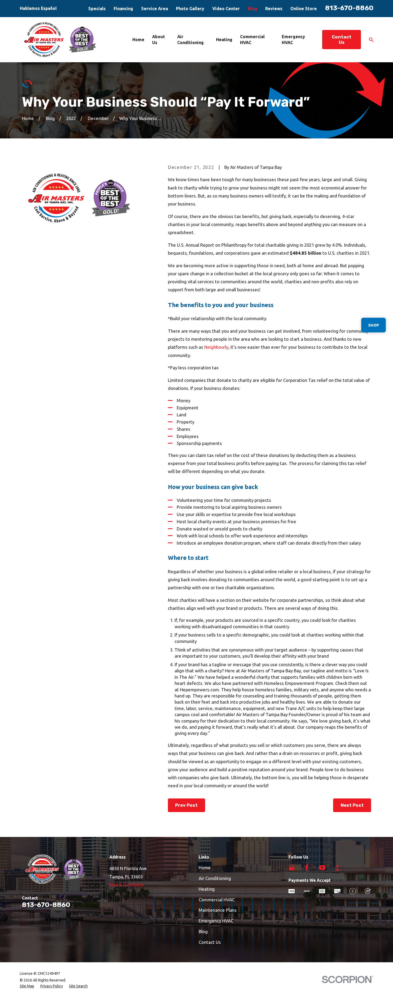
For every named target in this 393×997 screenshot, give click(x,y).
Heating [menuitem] (224, 39)
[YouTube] (322, 867)
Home (205, 867)
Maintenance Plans (218, 910)
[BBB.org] (337, 867)
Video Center (226, 8)
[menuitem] (27, 986)
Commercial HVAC (217, 899)
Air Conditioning (215, 878)
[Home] (61, 39)
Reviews (273, 8)
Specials (97, 8)
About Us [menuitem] (158, 39)
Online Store (303, 8)
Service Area (154, 8)
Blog (252, 8)
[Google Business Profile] (291, 867)
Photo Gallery (190, 8)
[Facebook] (307, 867)
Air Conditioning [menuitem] (190, 39)
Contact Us (341, 39)
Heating (207, 888)
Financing (123, 8)
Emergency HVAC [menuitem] (293, 39)
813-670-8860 (349, 8)
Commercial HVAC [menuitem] (252, 39)
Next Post (352, 805)
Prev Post (186, 805)
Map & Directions (126, 884)
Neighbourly (216, 347)
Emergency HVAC (216, 920)
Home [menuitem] (138, 39)
